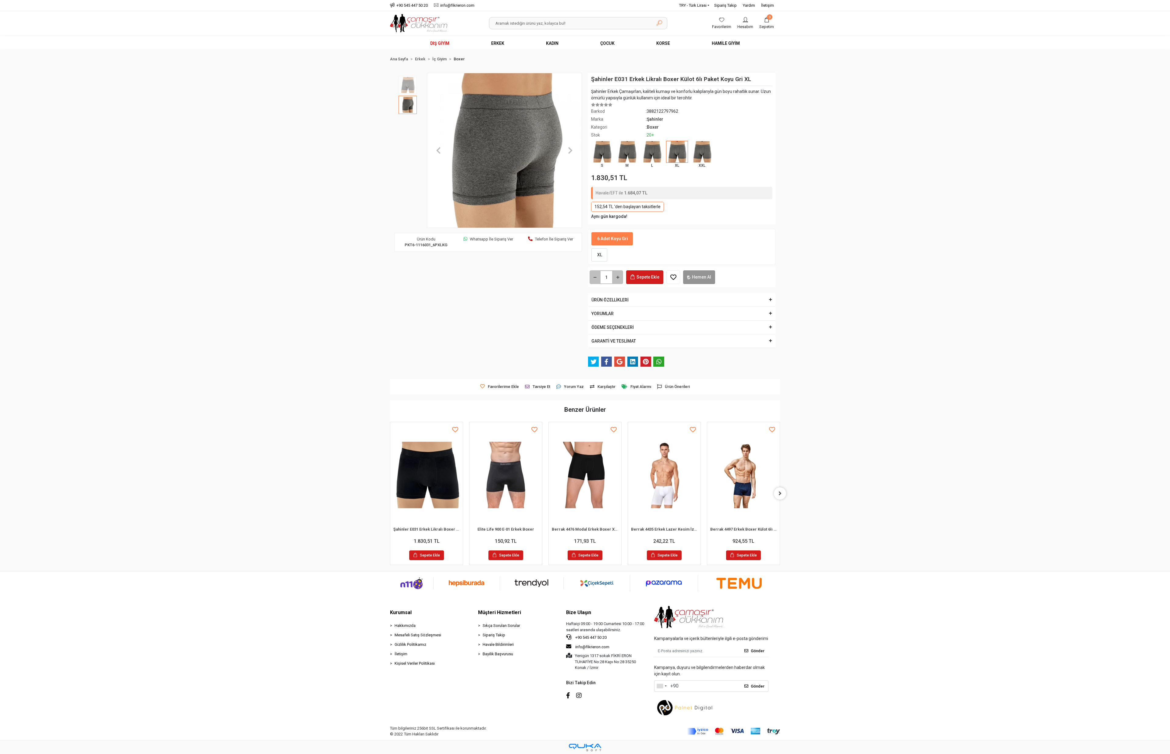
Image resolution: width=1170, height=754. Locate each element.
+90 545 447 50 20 (590, 637)
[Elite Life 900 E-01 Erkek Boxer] (506, 475)
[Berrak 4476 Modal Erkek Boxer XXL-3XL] (585, 475)
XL (599, 254)
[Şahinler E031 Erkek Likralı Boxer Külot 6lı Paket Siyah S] (426, 475)
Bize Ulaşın (578, 612)
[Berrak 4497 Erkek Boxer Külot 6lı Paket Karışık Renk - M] (743, 475)
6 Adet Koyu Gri (612, 238)
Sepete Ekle (647, 277)
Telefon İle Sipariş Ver (554, 239)
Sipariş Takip (725, 5)
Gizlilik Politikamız (410, 644)
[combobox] (661, 686)
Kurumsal (401, 612)
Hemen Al (701, 277)
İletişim (767, 5)
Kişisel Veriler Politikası (415, 663)
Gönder (757, 651)
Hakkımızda (405, 625)
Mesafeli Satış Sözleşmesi (418, 635)
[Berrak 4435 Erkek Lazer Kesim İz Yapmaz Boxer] (664, 475)
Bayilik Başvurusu (498, 654)
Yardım (749, 5)
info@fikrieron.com (592, 647)
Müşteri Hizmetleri (499, 612)
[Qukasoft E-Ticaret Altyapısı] (585, 747)
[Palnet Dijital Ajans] (684, 707)
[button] (766, 23)
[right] (780, 493)
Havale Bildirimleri (498, 644)
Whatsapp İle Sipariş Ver (491, 239)
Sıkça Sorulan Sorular (501, 625)
